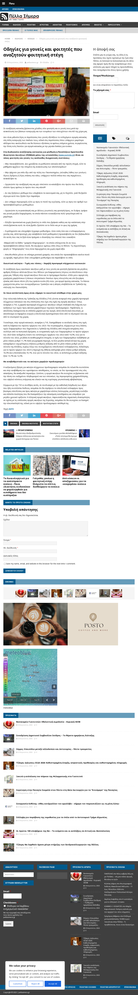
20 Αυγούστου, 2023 (15, 62)
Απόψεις (86, 25)
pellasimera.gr (32, 62)
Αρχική (5, 9)
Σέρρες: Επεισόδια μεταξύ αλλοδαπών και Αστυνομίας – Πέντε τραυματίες (54, 749)
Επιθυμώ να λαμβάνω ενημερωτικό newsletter (16, 907)
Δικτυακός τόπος (10, 556)
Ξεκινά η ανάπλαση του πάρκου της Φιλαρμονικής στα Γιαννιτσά (49, 776)
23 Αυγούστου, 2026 (25, 752)
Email (96, 112)
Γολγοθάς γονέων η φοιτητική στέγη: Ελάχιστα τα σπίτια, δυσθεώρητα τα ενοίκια (46, 482)
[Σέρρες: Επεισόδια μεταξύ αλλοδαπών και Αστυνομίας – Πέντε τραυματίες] (44, 593)
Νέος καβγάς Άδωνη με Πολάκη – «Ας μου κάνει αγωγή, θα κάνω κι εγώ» (118, 876)
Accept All (53, 983)
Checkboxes (10, 902)
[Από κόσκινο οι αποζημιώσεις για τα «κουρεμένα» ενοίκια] (76, 465)
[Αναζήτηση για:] (18, 874)
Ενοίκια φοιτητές (30, 423)
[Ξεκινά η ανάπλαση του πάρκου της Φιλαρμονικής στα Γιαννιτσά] (68, 593)
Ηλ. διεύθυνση (10, 548)
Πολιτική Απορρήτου (110, 987)
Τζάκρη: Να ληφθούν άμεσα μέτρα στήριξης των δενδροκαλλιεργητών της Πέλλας (113, 239)
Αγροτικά (44, 25)
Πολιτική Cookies (88, 987)
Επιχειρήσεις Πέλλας (53, 30)
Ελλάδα (46, 62)
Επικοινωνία (18, 9)
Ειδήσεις (17, 25)
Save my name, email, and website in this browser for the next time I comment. (40, 563)
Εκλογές (98, 25)
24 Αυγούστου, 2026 (25, 725)
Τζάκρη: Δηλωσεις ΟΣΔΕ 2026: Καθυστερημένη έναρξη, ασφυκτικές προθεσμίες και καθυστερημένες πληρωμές (71, 762)
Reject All (35, 983)
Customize (17, 983)
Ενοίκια (13, 423)
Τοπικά (5, 25)
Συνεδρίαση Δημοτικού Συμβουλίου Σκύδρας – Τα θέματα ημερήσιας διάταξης (112, 158)
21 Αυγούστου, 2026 (25, 834)
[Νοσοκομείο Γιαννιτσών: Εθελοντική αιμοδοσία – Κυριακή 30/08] (20, 593)
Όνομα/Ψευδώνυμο (103, 75)
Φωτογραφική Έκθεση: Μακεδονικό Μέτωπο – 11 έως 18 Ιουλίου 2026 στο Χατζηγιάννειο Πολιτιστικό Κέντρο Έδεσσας (118, 889)
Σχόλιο (6, 519)
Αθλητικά (57, 25)
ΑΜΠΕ (11, 409)
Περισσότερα (114, 25)
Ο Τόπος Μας (31, 30)
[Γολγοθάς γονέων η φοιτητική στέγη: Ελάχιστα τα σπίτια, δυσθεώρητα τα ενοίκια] (46, 465)
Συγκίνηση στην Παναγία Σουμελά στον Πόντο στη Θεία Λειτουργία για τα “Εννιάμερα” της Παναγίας (113, 197)
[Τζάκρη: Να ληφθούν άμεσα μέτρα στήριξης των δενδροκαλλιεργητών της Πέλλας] (8, 847)
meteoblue (8, 707)
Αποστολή (99, 125)
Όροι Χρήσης (69, 987)
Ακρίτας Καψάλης (111, 899)
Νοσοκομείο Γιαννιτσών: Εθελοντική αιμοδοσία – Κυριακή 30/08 (48, 722)
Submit (8, 924)
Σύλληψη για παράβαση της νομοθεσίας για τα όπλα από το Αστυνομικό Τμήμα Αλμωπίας (110, 218)
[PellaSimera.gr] (19, 20)
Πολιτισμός (72, 25)
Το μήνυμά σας (102, 90)
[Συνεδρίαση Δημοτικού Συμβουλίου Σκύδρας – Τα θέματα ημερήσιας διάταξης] (32, 593)
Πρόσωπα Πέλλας (11, 30)
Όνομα (6, 540)
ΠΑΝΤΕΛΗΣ (108, 873)
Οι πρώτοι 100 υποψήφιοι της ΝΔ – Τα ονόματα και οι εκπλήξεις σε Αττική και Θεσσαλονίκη (113, 229)
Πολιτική (31, 25)
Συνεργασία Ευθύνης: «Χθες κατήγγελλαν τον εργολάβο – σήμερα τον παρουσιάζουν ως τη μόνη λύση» (113, 207)
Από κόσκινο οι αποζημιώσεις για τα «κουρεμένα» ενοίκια (74, 481)
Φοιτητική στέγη (50, 423)
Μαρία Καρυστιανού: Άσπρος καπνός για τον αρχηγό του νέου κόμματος (118, 909)
